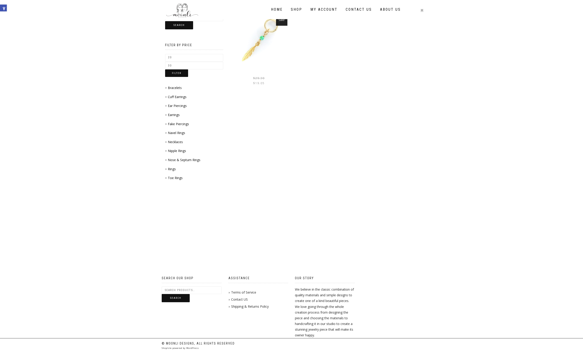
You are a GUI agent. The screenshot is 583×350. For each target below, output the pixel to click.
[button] (3, 8)
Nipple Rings (177, 151)
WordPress (192, 348)
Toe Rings (175, 178)
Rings (172, 169)
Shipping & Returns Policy (250, 306)
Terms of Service (243, 292)
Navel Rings (176, 133)
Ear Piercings (177, 106)
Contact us (359, 9)
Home (277, 9)
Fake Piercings (178, 124)
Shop (296, 9)
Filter (176, 73)
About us (390, 9)
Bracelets (175, 88)
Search (179, 25)
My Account (324, 9)
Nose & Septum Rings (184, 160)
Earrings (174, 115)
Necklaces (175, 142)
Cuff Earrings (177, 97)
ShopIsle (167, 348)
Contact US (239, 299)
